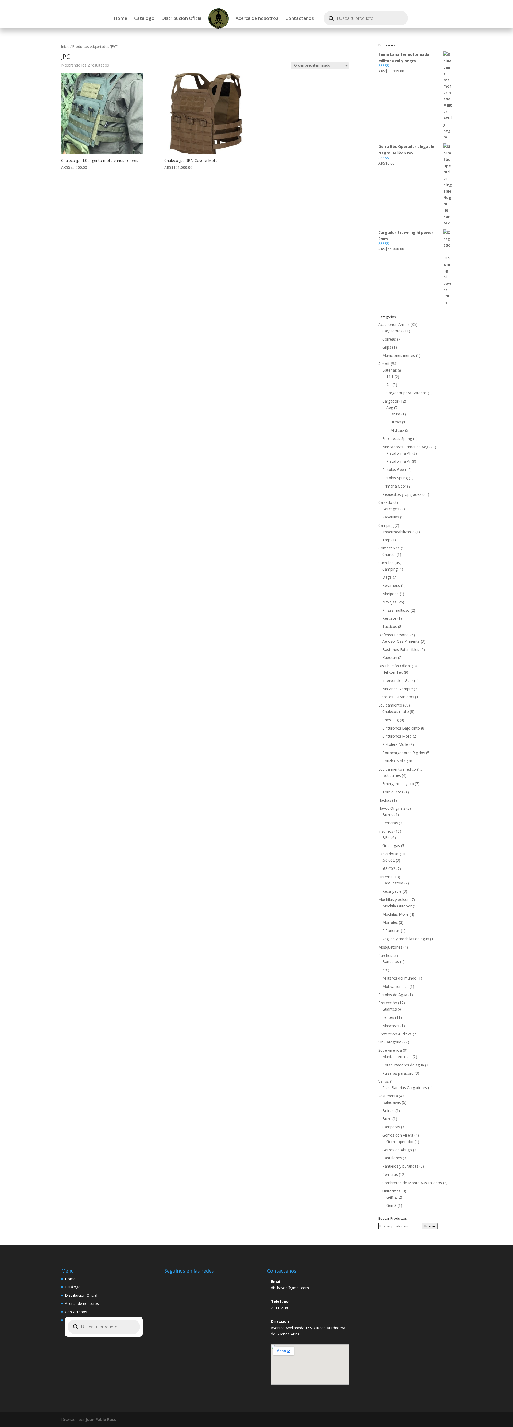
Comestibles (389, 548)
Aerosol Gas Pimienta (401, 641)
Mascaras (390, 1025)
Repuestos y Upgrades (401, 494)
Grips (386, 347)
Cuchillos (386, 562)
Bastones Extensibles (400, 649)
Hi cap (395, 421)
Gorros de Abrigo (397, 1149)
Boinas (388, 1110)
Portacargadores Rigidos (403, 752)
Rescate (389, 618)
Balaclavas (391, 1102)
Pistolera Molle (395, 744)
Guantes (389, 1009)
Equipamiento (390, 705)
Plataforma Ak (398, 453)
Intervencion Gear (397, 680)
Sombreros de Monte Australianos (412, 1182)
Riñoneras (391, 930)
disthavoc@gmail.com (290, 1287)
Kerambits (391, 585)
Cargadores (392, 330)
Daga (387, 577)
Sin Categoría (389, 1041)
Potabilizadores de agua (403, 1064)
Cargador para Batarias (406, 392)
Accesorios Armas (394, 324)
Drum (395, 413)
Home (120, 18)
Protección (387, 1002)
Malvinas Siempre (397, 688)
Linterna (385, 876)
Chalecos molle (395, 711)
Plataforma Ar (398, 461)
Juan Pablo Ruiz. (101, 1419)
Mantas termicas (396, 1056)
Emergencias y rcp (398, 783)
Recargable (392, 891)
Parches (385, 955)
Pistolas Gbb (393, 469)
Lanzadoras (388, 853)
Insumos (385, 831)
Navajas (389, 602)
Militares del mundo (399, 978)
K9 (384, 969)
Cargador (390, 401)
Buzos (387, 814)
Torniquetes (392, 791)
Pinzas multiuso (396, 610)
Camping (386, 525)
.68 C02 (388, 868)
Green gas (391, 845)
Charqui (388, 554)
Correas (389, 339)
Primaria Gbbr (394, 486)
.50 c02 (388, 860)
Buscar (430, 1226)
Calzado (385, 502)
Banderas (390, 961)
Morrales (390, 922)
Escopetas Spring (397, 438)
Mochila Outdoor (397, 906)
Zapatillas (390, 517)
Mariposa (390, 593)
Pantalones (392, 1157)
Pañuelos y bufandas (400, 1166)
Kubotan (389, 657)
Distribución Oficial (182, 18)
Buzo (386, 1118)
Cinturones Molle (397, 736)
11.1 (390, 376)
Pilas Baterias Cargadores (404, 1087)
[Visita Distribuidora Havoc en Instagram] (171, 1280)
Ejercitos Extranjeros (396, 696)
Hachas (384, 800)
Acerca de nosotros (257, 18)
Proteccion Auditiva (395, 1033)
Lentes (388, 1017)
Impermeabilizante (398, 531)
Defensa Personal (393, 634)
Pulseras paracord (398, 1073)
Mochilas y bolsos (393, 899)
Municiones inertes (398, 355)
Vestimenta (388, 1095)
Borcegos (390, 508)
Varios (383, 1081)
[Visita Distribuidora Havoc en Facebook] (183, 1280)
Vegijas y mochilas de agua (405, 938)
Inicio (65, 46)
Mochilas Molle (395, 914)
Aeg (389, 407)
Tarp (386, 539)
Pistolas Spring (395, 477)
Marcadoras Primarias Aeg (405, 446)
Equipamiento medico (397, 769)
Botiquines (391, 775)
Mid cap (397, 430)
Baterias (389, 370)
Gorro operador (400, 1141)
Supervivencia (390, 1050)
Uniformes (391, 1191)
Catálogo (144, 18)
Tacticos (389, 626)
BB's (386, 837)
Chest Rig (390, 719)
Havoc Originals (391, 808)
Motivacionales (395, 986)
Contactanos (299, 18)
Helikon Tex (392, 672)
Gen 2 (391, 1197)
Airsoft (384, 363)
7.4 (388, 384)
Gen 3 (391, 1205)
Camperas (391, 1126)
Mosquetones (390, 947)
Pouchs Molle (394, 760)
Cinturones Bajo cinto (401, 728)
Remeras (390, 822)
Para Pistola (392, 883)
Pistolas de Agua (392, 994)
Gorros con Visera (397, 1135)
